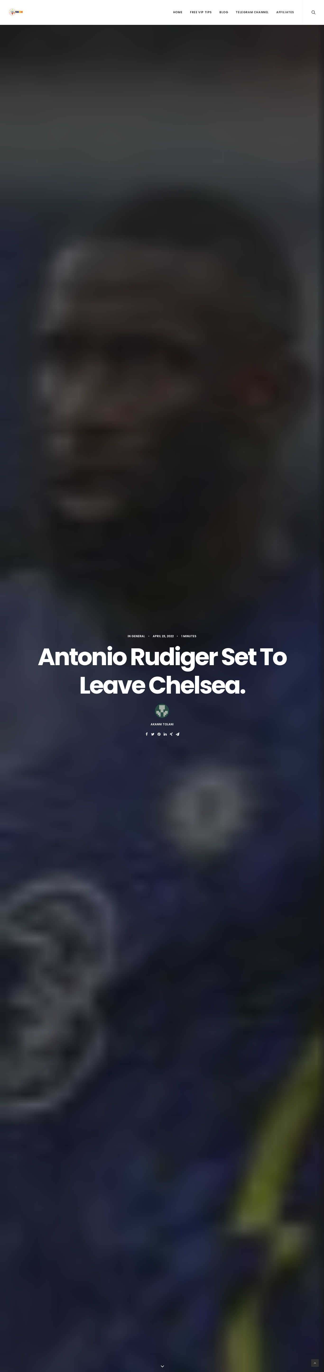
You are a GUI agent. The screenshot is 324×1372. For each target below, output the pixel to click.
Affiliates (285, 12)
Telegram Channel (252, 12)
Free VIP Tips (201, 12)
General (138, 636)
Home (177, 12)
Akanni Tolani (162, 724)
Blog (223, 12)
